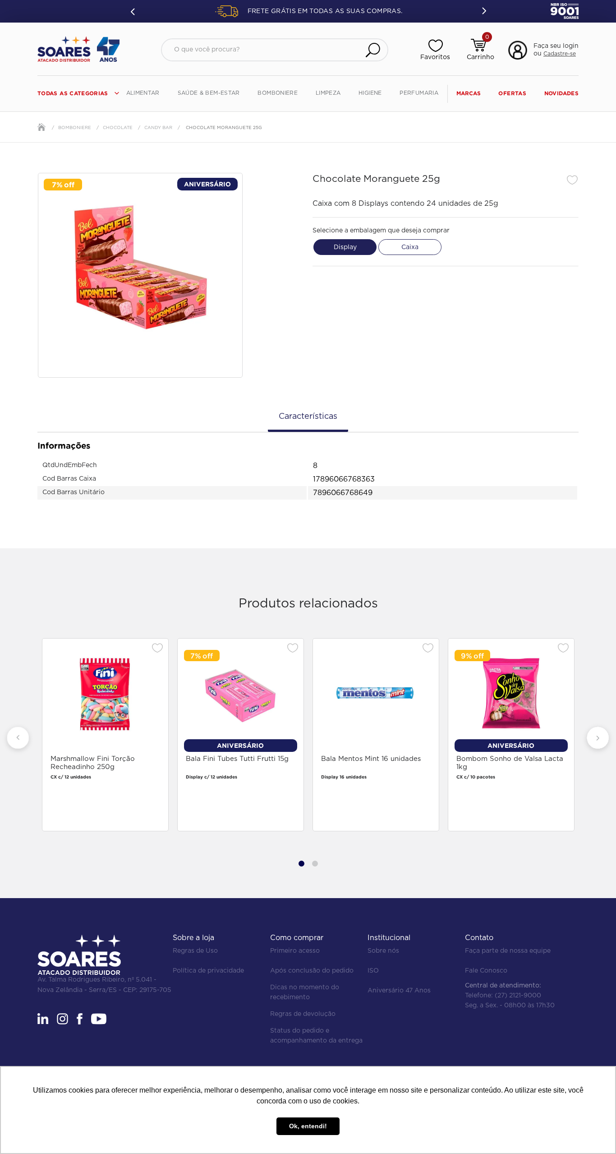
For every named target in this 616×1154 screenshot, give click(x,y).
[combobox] (274, 49)
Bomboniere (74, 127)
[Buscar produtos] (373, 49)
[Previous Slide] (133, 11)
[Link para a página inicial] (41, 127)
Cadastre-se (559, 53)
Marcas (468, 93)
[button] (542, 50)
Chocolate (118, 127)
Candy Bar (158, 127)
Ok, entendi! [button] (308, 1126)
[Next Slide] (483, 11)
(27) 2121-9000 (518, 995)
